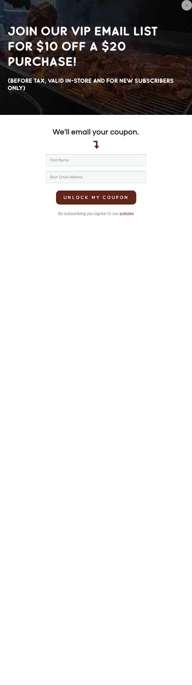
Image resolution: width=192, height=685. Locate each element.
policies (127, 214)
